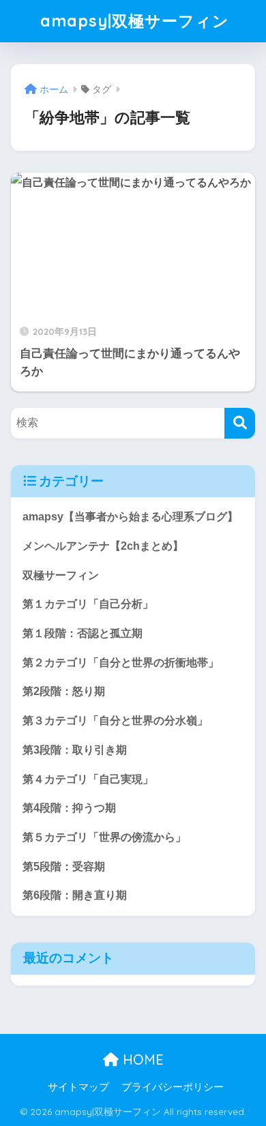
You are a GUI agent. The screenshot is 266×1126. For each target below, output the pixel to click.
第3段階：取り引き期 (75, 750)
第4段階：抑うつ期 (69, 808)
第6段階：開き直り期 (75, 895)
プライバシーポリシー (172, 1087)
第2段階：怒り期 (64, 691)
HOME (141, 1059)
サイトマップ (78, 1087)
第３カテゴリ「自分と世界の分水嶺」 (115, 720)
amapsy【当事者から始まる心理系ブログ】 (130, 516)
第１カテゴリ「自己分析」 (88, 604)
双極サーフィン (61, 575)
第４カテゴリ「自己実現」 (88, 779)
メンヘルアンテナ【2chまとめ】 (103, 546)
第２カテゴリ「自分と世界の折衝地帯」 (121, 662)
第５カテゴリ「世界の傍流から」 (104, 837)
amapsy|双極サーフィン (134, 21)
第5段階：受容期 (64, 866)
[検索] (239, 423)
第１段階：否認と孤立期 (83, 633)
